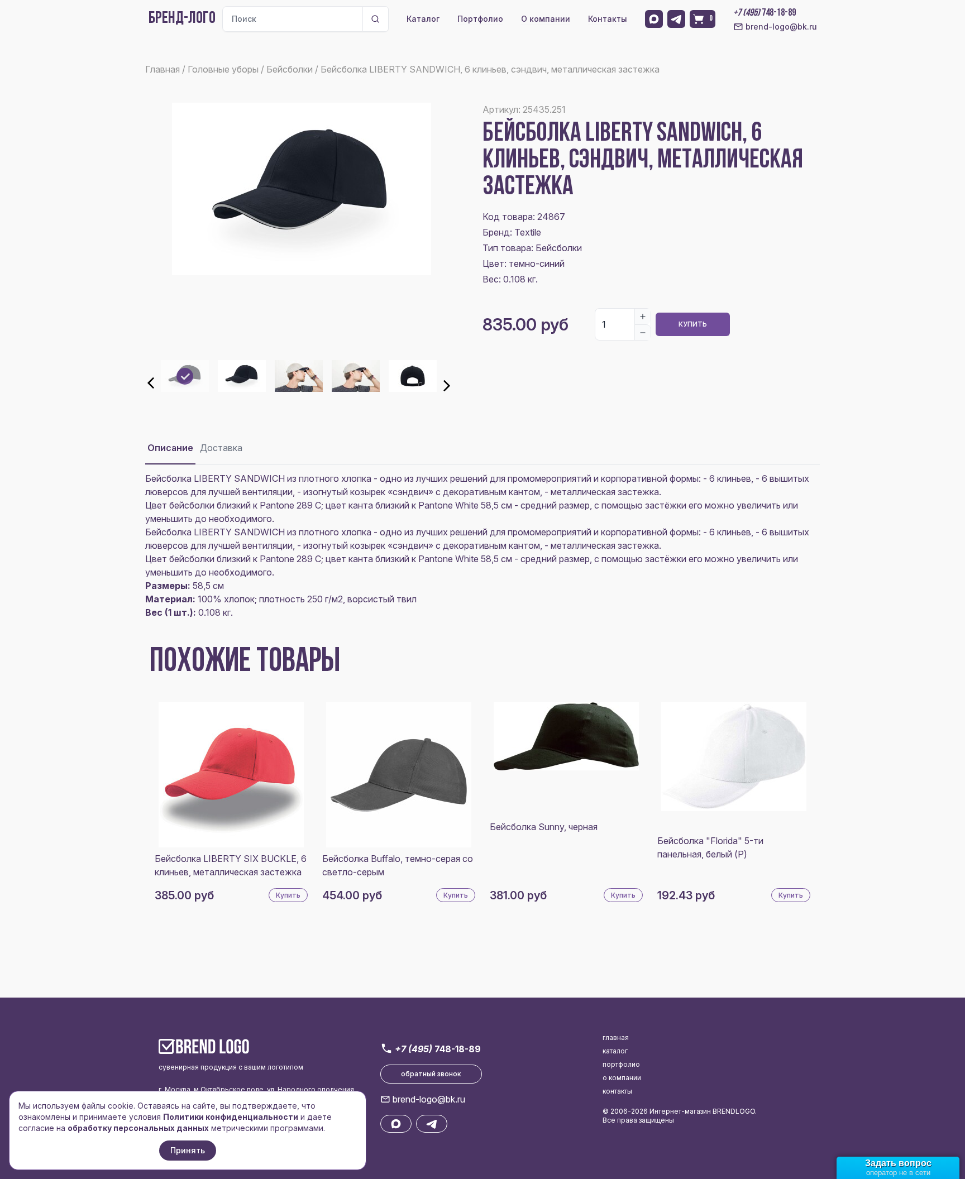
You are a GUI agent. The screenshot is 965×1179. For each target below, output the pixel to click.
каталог (615, 1051)
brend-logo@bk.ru (781, 26)
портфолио (621, 1064)
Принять (187, 1150)
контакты (617, 1091)
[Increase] (643, 316)
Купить (693, 324)
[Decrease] (643, 332)
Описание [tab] (170, 447)
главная (616, 1037)
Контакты (607, 18)
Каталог (423, 18)
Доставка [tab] (221, 447)
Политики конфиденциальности (230, 1117)
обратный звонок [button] (431, 1074)
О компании (545, 18)
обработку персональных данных (138, 1128)
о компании (622, 1077)
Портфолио (480, 18)
